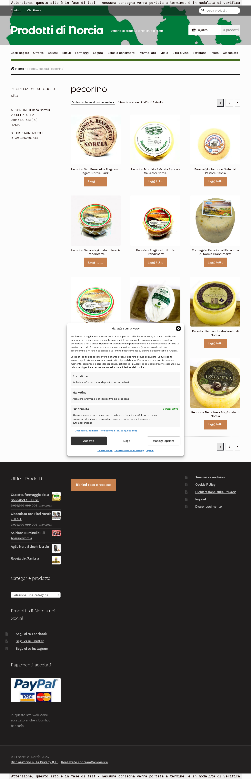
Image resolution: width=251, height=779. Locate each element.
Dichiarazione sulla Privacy (129, 450)
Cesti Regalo (20, 53)
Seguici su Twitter (30, 641)
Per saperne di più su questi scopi (119, 430)
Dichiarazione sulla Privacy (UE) (34, 762)
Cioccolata (230, 53)
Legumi (98, 53)
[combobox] (36, 595)
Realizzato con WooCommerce (84, 762)
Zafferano (199, 53)
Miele (164, 53)
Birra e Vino (180, 53)
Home (19, 69)
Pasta (215, 53)
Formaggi (82, 53)
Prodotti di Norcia (56, 30)
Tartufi (66, 53)
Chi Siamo (34, 10)
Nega (126, 441)
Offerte (38, 53)
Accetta (88, 441)
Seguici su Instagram (32, 649)
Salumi (52, 53)
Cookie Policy (105, 450)
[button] (178, 328)
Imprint (150, 450)
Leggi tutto (95, 181)
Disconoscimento (208, 506)
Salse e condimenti (121, 53)
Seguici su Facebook (31, 634)
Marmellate (147, 53)
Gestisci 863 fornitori (86, 430)
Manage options (164, 441)
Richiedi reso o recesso (93, 485)
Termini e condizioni (210, 477)
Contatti (16, 10)
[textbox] (35, 595)
